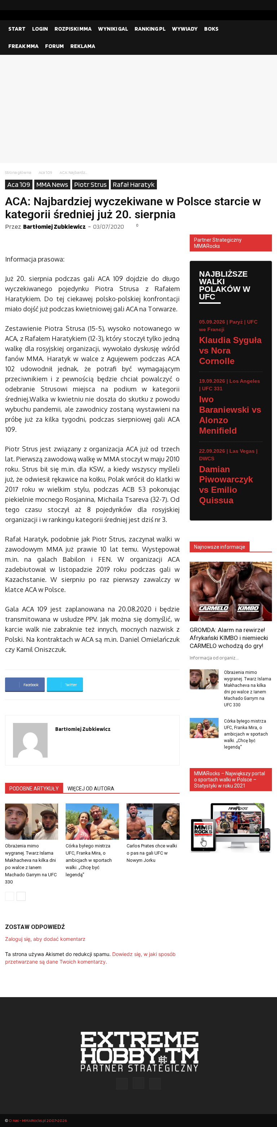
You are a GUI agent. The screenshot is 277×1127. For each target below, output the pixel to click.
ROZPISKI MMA (73, 28)
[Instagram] (255, 5)
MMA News (52, 184)
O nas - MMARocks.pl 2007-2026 (38, 1120)
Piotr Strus (90, 184)
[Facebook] (243, 5)
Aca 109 (45, 172)
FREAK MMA (23, 46)
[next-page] (21, 896)
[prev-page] (9, 896)
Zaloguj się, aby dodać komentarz (45, 939)
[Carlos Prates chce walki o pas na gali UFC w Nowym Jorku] (153, 821)
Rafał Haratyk (134, 184)
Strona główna (18, 172)
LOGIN (40, 28)
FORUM (54, 46)
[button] (263, 29)
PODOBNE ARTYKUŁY (34, 788)
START (17, 28)
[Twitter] (266, 5)
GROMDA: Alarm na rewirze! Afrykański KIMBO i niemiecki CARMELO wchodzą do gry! (229, 637)
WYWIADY (185, 28)
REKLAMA (82, 46)
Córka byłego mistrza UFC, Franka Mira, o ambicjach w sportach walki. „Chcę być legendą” (89, 860)
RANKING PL (150, 28)
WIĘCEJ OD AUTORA (90, 788)
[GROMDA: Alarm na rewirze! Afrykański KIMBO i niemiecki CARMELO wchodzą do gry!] (231, 591)
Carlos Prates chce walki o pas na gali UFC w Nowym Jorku (152, 853)
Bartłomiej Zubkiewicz (54, 226)
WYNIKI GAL (113, 28)
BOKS (211, 28)
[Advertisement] (138, 108)
